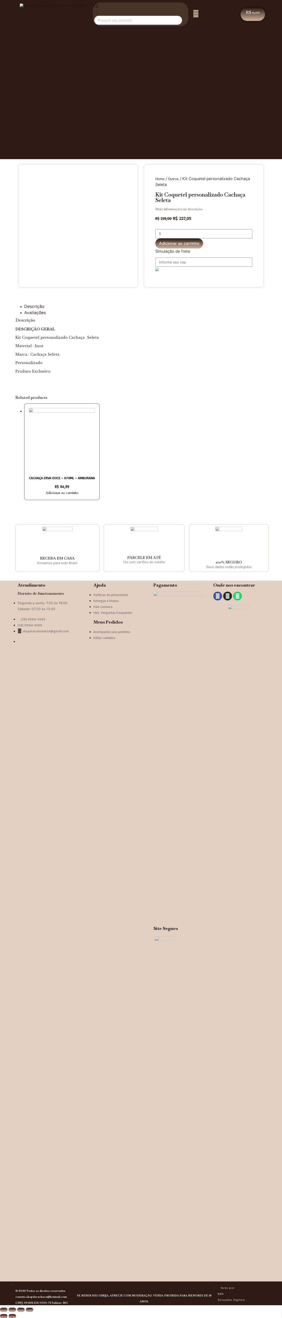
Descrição (34, 306)
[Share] (12, 1310)
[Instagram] (227, 596)
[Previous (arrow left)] (3, 1316)
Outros (173, 179)
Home (160, 179)
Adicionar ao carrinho (179, 243)
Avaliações (35, 312)
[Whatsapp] (237, 596)
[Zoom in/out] (29, 1310)
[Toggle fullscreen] (21, 1310)
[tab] (145, 307)
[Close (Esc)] (3, 1310)
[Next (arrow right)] (12, 1316)
